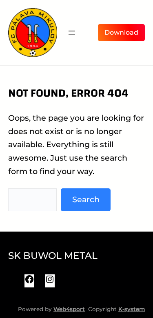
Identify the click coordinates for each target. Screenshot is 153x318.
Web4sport (69, 309)
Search (86, 199)
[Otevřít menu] (72, 33)
